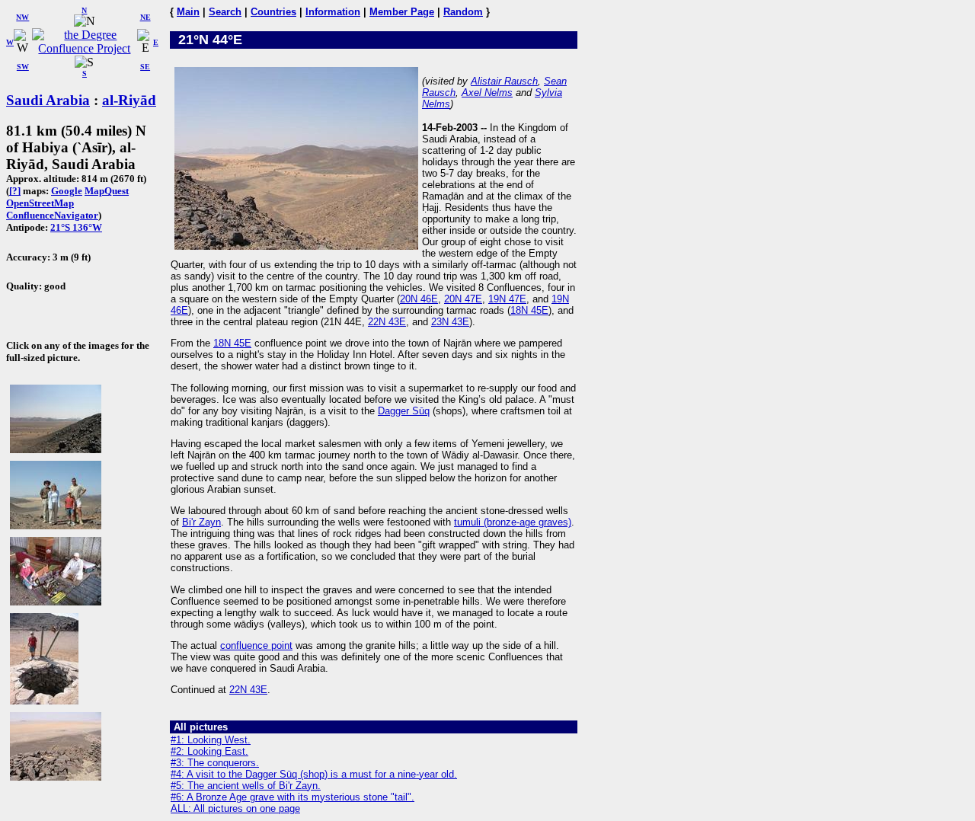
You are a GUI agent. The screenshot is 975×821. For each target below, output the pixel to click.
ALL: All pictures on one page (235, 808)
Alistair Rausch (504, 81)
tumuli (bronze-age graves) (512, 522)
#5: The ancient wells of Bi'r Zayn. (246, 785)
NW (22, 17)
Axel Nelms (487, 92)
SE (145, 66)
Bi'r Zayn (201, 522)
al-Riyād (129, 100)
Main (188, 12)
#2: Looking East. (209, 751)
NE (145, 17)
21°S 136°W (76, 227)
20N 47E (463, 299)
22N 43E (387, 321)
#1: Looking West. (211, 740)
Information (332, 12)
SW (23, 66)
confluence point (256, 645)
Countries (273, 12)
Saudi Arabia (48, 100)
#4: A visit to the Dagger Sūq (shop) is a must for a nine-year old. (314, 774)
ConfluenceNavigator (52, 215)
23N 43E (450, 321)
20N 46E (419, 299)
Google (66, 190)
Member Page (401, 12)
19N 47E (507, 299)
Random (463, 12)
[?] (15, 190)
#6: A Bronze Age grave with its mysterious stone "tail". (292, 797)
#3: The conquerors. (215, 762)
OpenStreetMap (40, 203)
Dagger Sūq (404, 411)
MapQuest (107, 190)
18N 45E (529, 310)
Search (225, 12)
